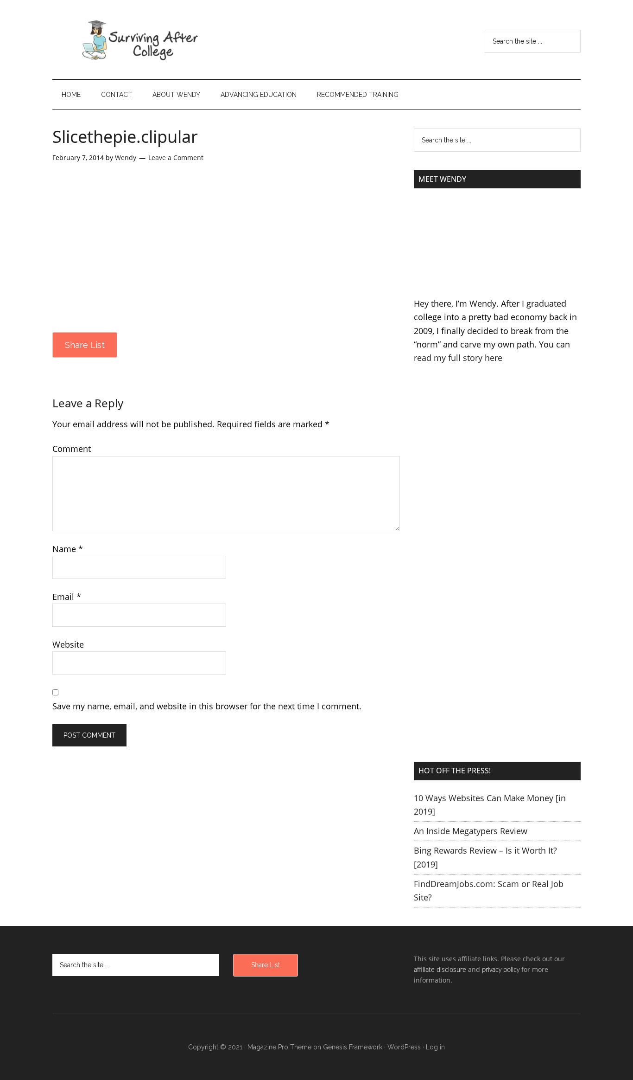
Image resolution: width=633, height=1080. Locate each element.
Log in (435, 1047)
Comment (71, 448)
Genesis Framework (352, 1047)
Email (66, 596)
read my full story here (458, 357)
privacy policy (500, 969)
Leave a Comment (175, 157)
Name (67, 548)
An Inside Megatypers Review (470, 830)
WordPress (404, 1047)
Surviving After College (140, 39)
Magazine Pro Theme (279, 1047)
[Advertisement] (497, 475)
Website (68, 644)
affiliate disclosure (440, 969)
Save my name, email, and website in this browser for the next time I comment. (206, 706)
